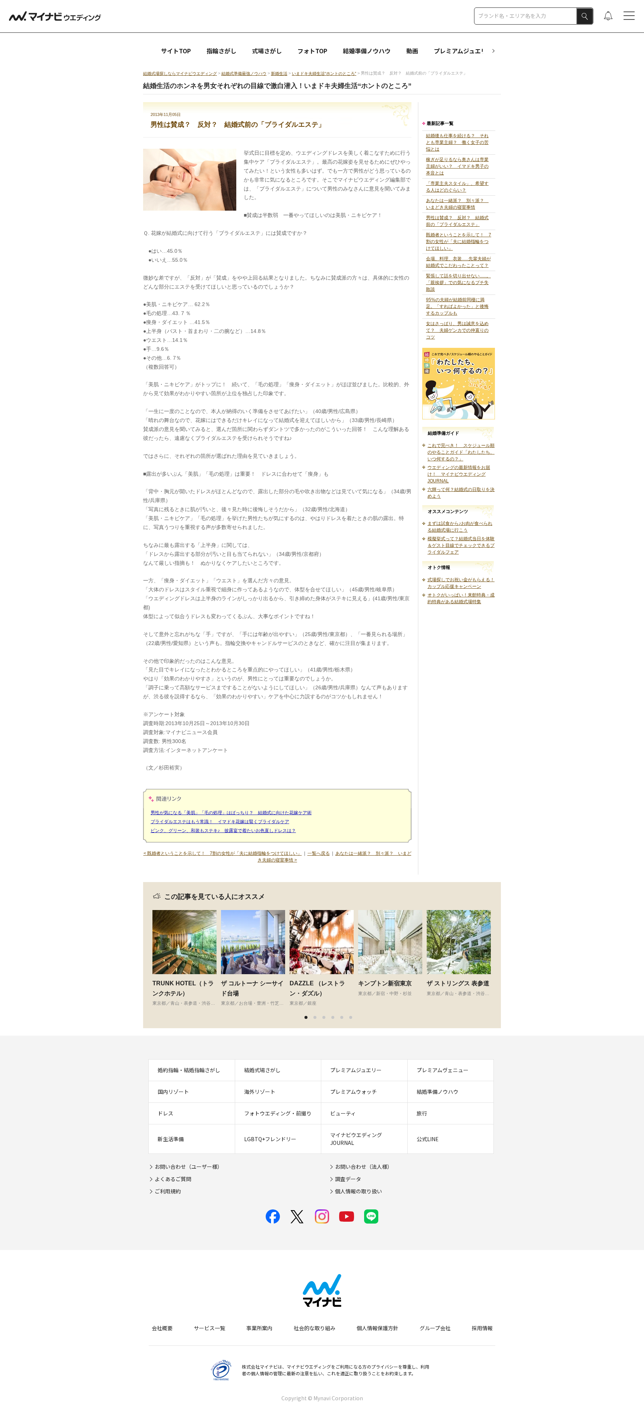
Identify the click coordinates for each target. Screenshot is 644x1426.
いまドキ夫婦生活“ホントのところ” (324, 73)
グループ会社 (435, 1328)
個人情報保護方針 (377, 1328)
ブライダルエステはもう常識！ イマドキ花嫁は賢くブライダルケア (220, 821)
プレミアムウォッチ (353, 1091)
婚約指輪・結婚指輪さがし (189, 1070)
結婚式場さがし (262, 1070)
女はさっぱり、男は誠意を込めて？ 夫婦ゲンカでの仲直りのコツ (457, 330)
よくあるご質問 (173, 1179)
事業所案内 (259, 1328)
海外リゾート (259, 1091)
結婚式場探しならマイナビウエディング (180, 73)
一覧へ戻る (318, 853)
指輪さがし (221, 50)
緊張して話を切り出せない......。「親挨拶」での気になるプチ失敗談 (458, 282)
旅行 (422, 1113)
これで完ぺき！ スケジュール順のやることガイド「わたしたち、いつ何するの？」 (461, 452)
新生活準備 (171, 1139)
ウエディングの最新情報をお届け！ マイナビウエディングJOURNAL (458, 474)
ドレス (165, 1113)
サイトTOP (176, 50)
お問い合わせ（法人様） (363, 1166)
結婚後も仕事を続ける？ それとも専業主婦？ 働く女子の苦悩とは (457, 142)
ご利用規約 (168, 1191)
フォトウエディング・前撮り (278, 1113)
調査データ (348, 1179)
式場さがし (267, 50)
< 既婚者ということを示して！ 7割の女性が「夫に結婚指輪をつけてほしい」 (222, 853)
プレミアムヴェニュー (442, 1070)
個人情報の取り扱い (358, 1191)
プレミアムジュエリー (463, 50)
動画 (412, 50)
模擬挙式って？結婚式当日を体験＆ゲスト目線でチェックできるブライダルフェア (461, 545)
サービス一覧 (209, 1328)
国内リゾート (173, 1091)
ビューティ (343, 1113)
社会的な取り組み (314, 1328)
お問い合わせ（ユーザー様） (188, 1166)
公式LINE (428, 1139)
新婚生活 (279, 73)
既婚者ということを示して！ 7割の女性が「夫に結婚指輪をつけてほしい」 (458, 241)
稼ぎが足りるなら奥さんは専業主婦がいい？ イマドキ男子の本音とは (457, 166)
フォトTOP (312, 50)
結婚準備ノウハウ (367, 50)
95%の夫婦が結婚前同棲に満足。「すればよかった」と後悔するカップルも (457, 306)
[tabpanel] (186, 958)
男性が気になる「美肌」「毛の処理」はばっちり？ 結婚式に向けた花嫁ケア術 (231, 812)
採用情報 (482, 1328)
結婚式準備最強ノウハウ (243, 73)
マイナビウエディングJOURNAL (356, 1138)
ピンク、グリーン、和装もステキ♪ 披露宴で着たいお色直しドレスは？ (223, 830)
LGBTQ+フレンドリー (270, 1139)
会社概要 (162, 1328)
